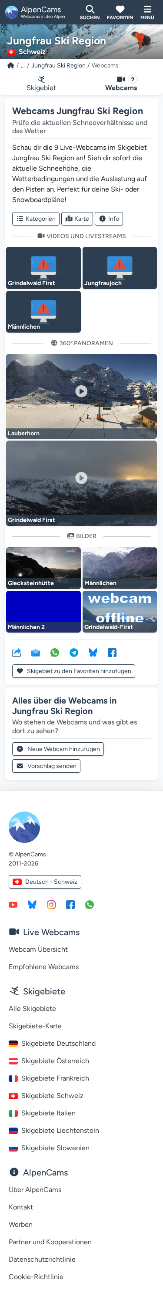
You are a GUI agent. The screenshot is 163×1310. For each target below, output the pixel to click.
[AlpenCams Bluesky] (32, 904)
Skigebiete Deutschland (58, 1043)
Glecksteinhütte (31, 583)
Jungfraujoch (103, 283)
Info (113, 218)
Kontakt (21, 1207)
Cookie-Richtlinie (36, 1277)
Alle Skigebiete (32, 1008)
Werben (21, 1224)
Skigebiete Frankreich (55, 1078)
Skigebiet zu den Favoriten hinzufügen (78, 671)
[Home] (11, 65)
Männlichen (24, 326)
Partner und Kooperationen (50, 1242)
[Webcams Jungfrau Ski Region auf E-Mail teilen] (35, 652)
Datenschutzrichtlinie (42, 1259)
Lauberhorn (24, 433)
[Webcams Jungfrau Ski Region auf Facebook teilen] (112, 652)
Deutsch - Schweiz (51, 882)
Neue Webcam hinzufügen (63, 749)
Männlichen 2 (26, 627)
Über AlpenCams (35, 1189)
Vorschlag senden (52, 766)
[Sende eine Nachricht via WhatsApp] (89, 904)
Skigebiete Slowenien (55, 1148)
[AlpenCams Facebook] (70, 904)
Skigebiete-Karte (35, 1026)
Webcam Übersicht (38, 949)
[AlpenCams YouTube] (13, 904)
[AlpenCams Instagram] (51, 904)
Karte (81, 218)
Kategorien (41, 218)
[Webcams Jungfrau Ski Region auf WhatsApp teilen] (54, 652)
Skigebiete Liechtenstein (60, 1130)
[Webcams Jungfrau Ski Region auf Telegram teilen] (74, 652)
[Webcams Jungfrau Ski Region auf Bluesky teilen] (93, 652)
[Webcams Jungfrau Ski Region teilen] (16, 652)
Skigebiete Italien (48, 1113)
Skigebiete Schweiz (52, 1095)
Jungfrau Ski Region (58, 65)
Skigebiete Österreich (55, 1061)
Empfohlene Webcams (44, 967)
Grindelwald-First (108, 627)
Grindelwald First (31, 283)
